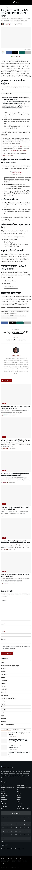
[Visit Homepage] (16, 2)
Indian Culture (21, 315)
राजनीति (2, 713)
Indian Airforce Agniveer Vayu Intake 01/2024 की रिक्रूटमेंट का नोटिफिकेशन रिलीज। (18, 740)
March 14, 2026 (12, 583)
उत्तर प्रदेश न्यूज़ (4, 674)
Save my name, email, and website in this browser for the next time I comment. (16, 647)
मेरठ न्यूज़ (3, 707)
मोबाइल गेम (3, 710)
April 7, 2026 (12, 482)
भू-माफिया (3, 701)
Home (2, 7)
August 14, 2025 (8, 155)
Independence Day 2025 (22, 311)
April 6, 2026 (12, 515)
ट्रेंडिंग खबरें (3, 686)
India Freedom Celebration (9, 315)
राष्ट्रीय (2, 715)
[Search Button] (30, 2)
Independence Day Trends (9, 313)
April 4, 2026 (12, 549)
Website (3, 639)
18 (7, 831)
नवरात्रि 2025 (4, 689)
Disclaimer (10, 858)
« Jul (2, 841)
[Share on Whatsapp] (22, 52)
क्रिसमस (3, 677)
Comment (4, 600)
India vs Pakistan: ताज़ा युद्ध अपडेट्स (10, 665)
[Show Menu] (1, 2)
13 (16, 827)
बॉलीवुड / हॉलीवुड (4, 695)
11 (7, 827)
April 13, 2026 (12, 415)
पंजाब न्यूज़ (3, 692)
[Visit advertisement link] (16, 57)
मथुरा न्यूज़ (3, 704)
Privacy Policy (19, 858)
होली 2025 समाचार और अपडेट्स (7, 724)
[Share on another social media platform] (28, 52)
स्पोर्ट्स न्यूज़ (3, 721)
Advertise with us (17, 861)
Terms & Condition (5, 861)
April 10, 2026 (12, 448)
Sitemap (25, 861)
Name (3, 624)
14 (20, 827)
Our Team (3, 858)
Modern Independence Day (9, 318)
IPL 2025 (3, 668)
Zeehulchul (4, 771)
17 (3, 831)
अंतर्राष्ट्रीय (3, 671)
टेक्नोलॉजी (3, 683)
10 (3, 827)
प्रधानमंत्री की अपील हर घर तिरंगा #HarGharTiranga (15, 746)
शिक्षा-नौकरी (3, 718)
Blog (7, 7)
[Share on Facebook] (9, 52)
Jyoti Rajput (8, 24)
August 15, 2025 (18, 24)
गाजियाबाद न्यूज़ (4, 680)
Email (3, 631)
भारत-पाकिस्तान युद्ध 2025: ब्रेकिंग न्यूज (9, 698)
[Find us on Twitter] (3, 863)
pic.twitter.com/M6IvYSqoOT (18, 150)
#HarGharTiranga (25, 146)
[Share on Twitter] (15, 52)
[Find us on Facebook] (1, 863)
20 (16, 831)
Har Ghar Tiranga (9, 311)
